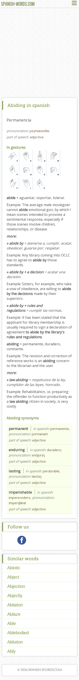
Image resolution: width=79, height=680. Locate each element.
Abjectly (14, 595)
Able (11, 623)
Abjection (16, 586)
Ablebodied (18, 632)
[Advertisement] (39, 54)
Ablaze (13, 614)
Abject (13, 577)
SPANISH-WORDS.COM (18, 4)
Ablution (15, 642)
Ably (11, 651)
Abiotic (13, 567)
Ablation (15, 604)
